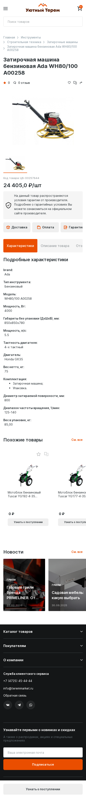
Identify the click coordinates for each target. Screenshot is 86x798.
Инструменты (31, 37)
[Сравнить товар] (46, 454)
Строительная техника (24, 42)
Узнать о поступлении (43, 789)
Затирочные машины (62, 42)
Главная (9, 37)
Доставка (19, 227)
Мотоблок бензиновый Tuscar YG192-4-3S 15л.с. (24, 494)
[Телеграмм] (19, 705)
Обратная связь (15, 695)
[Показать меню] (5, 8)
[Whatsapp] (30, 705)
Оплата (48, 227)
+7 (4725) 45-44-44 (17, 681)
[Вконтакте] (7, 705)
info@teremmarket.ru (18, 688)
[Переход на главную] (42, 8)
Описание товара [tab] (55, 246)
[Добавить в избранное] (38, 454)
